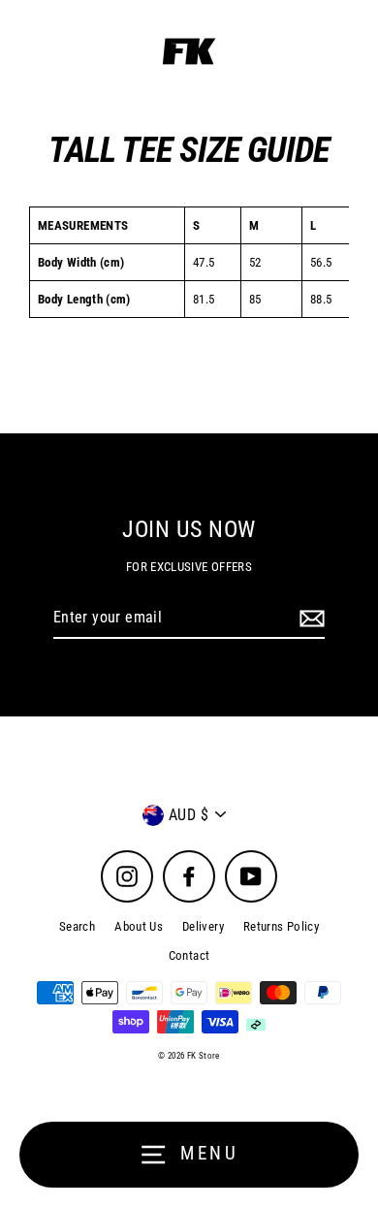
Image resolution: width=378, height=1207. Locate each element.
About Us (138, 926)
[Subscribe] (309, 618)
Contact (189, 955)
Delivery (203, 926)
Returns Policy (281, 926)
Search (77, 926)
